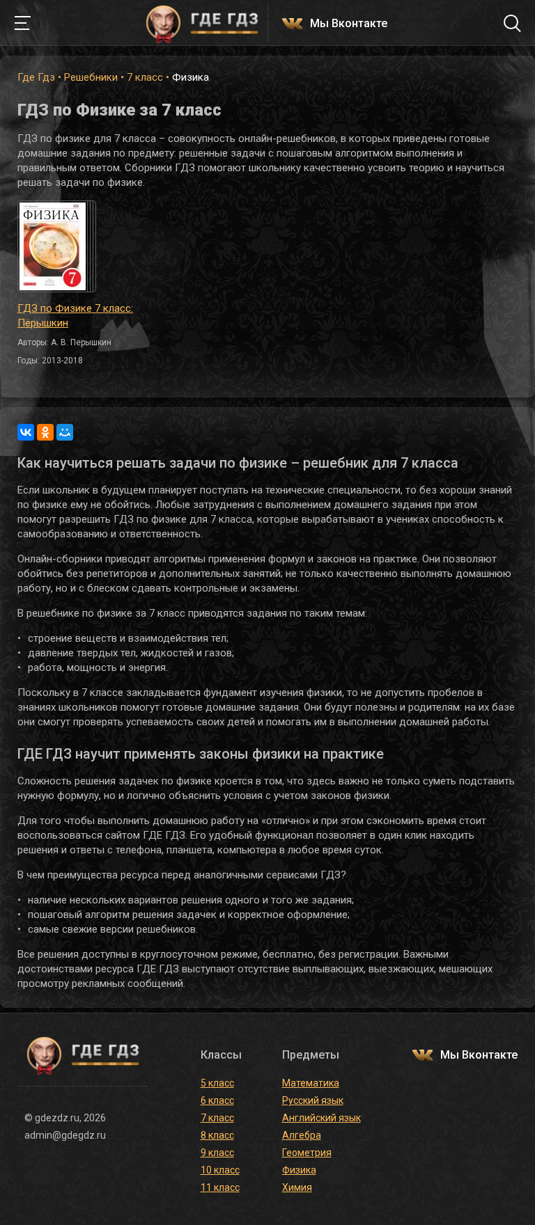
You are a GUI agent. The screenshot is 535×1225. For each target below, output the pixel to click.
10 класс (220, 1170)
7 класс (145, 77)
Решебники (91, 77)
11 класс (220, 1187)
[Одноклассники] (45, 432)
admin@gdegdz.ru (65, 1135)
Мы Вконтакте (348, 24)
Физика (299, 1170)
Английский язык (321, 1117)
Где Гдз (36, 77)
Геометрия (307, 1152)
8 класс (217, 1135)
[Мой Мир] (64, 432)
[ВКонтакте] (25, 432)
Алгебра (301, 1135)
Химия (297, 1187)
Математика (310, 1083)
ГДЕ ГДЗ (202, 23)
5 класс (217, 1083)
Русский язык (312, 1100)
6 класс (217, 1100)
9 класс (217, 1152)
